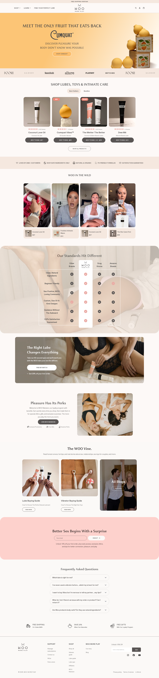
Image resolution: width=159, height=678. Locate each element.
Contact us (50, 654)
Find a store (51, 662)
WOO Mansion (71, 670)
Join (136, 650)
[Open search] (136, 8)
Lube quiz (72, 662)
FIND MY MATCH (41, 368)
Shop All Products (79, 149)
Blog (87, 652)
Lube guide (72, 658)
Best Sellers (73, 91)
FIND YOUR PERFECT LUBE (44, 8)
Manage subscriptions (51, 649)
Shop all (71, 648)
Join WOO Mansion (48, 422)
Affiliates (71, 665)
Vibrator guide (71, 653)
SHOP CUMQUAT (62, 54)
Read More (28, 509)
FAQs (49, 658)
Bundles (87, 91)
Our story (89, 648)
